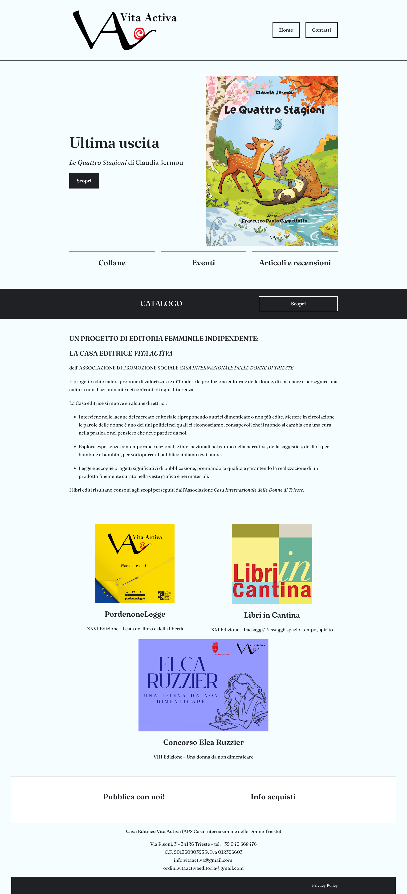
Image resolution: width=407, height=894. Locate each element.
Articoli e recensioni (295, 262)
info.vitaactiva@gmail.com (203, 860)
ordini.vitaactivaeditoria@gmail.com (203, 868)
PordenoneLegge (135, 614)
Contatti (321, 30)
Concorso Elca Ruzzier (203, 742)
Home (286, 30)
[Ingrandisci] (174, 11)
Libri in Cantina (272, 614)
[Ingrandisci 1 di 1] (331, 81)
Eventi (203, 262)
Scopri (84, 181)
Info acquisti (273, 796)
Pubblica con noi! (134, 796)
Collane (112, 262)
